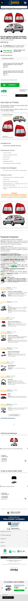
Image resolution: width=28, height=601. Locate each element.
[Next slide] (25, 20)
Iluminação (9, 9)
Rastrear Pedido (8, 531)
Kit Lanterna (19, 9)
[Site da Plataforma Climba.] (14, 569)
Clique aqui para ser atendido (17, 259)
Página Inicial (3, 9)
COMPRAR (19, 590)
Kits (14, 9)
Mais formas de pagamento (6, 55)
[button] (9, 33)
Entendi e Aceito (8, 597)
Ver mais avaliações (14, 415)
